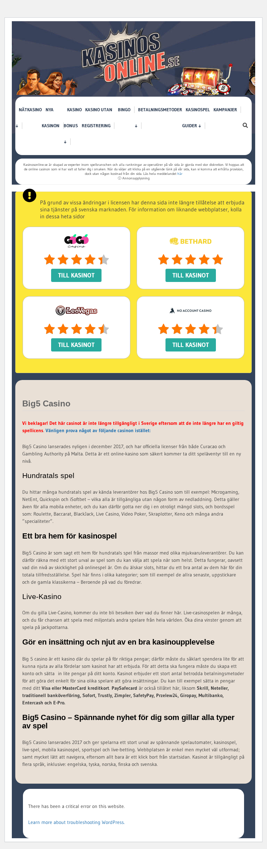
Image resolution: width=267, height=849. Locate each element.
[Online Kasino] (131, 92)
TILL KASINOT (76, 275)
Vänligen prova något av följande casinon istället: (98, 430)
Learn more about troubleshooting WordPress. (76, 822)
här (180, 173)
